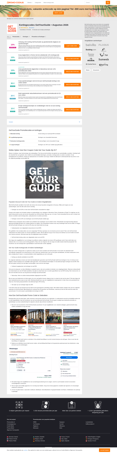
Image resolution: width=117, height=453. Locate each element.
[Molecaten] (103, 49)
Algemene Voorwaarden (13, 430)
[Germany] (33, 441)
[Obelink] (91, 59)
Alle (8, 36)
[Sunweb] (103, 59)
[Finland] (7, 439)
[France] (60, 437)
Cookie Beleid (10, 426)
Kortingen (25, 36)
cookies (25, 450)
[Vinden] (108, 2)
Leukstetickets (89, 422)
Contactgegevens (11, 424)
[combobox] (95, 2)
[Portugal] (86, 439)
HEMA (34, 422)
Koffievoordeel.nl (90, 424)
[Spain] (60, 441)
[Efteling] (103, 64)
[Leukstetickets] (91, 54)
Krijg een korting (72, 58)
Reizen (87, 70)
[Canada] (86, 441)
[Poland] (7, 441)
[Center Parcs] (91, 64)
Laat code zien (72, 46)
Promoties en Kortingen (38, 36)
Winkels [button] (29, 2)
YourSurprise (36, 424)
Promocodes (16, 36)
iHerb (60, 428)
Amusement (96, 70)
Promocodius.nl (11, 422)
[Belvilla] (91, 45)
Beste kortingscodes (49, 2)
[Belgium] (33, 439)
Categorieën (38, 2)
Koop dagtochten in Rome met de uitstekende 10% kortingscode (38, 55)
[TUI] (103, 54)
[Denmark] (7, 437)
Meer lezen (58, 13)
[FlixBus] (103, 45)
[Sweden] (33, 437)
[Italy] (60, 439)
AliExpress (62, 426)
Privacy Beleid (10, 428)
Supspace (61, 422)
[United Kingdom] (86, 437)
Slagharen (35, 426)
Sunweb (61, 424)
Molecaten (35, 428)
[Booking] (91, 49)
